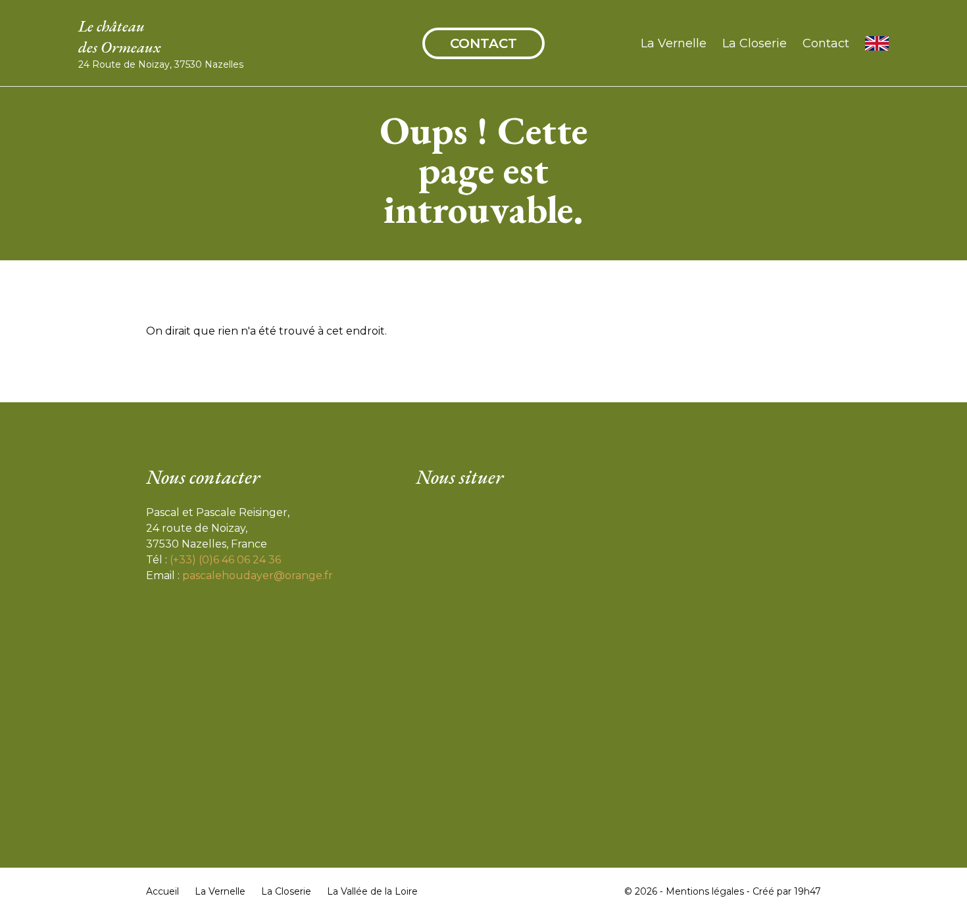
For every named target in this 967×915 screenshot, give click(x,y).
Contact (483, 43)
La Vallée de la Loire (372, 891)
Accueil (162, 891)
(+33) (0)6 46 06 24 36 (225, 559)
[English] (877, 43)
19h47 (807, 891)
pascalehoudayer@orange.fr (257, 575)
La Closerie (754, 43)
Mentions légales (705, 891)
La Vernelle (674, 43)
